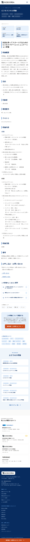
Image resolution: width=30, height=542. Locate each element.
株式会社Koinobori (7, 481)
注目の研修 (3, 493)
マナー (11, 14)
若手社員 (24, 343)
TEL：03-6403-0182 (5, 485)
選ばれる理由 (4, 508)
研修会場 (3, 514)
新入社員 (18, 343)
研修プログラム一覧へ (14, 405)
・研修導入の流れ (5, 276)
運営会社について (5, 525)
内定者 (13, 343)
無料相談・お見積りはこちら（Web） (14, 540)
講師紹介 (3, 516)
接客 (23, 341)
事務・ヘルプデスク (16, 16)
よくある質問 (4, 502)
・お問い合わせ (5, 273)
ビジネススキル (5, 14)
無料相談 (3, 529)
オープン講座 (4, 497)
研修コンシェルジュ (5, 499)
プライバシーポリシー (6, 531)
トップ (2, 7)
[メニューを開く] (27, 2)
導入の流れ (3, 518)
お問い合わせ (4, 527)
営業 (9, 16)
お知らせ (3, 512)
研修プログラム (8, 7)
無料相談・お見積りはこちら (14, 326)
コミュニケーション (18, 14)
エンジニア (4, 16)
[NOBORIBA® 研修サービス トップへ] (8, 473)
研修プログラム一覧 (5, 491)
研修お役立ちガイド (5, 495)
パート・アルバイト (6, 343)
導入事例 (3, 510)
